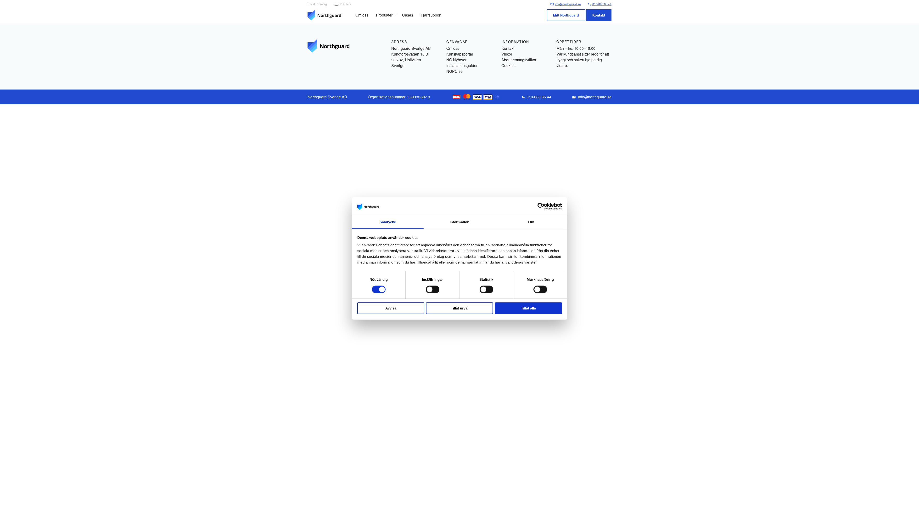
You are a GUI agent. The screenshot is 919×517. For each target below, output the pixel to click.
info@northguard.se (594, 97)
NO (348, 4)
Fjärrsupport (431, 15)
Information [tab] (459, 222)
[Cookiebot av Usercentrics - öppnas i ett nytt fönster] (541, 206)
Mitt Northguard (566, 15)
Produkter (384, 15)
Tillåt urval (459, 308)
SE (336, 4)
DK (342, 4)
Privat (311, 4)
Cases (407, 15)
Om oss (361, 15)
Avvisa (390, 308)
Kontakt (598, 15)
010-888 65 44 (539, 97)
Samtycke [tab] (388, 222)
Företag (322, 4)
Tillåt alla (528, 308)
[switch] (432, 289)
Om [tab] (531, 222)
